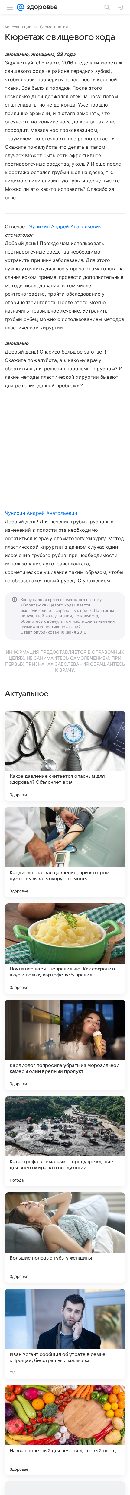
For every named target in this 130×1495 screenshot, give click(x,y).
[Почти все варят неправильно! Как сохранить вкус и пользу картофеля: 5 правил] (65, 948)
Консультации (18, 26)
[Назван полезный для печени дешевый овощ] (65, 1430)
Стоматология (54, 26)
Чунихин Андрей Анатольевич (65, 226)
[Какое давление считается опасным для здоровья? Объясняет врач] (65, 756)
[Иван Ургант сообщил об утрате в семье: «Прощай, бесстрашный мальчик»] (65, 1334)
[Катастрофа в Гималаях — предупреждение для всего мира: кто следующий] (65, 1141)
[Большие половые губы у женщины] (65, 1237)
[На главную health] (41, 7)
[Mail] (20, 7)
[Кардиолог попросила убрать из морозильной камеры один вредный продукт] (65, 1045)
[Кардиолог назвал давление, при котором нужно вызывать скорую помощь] (65, 852)
